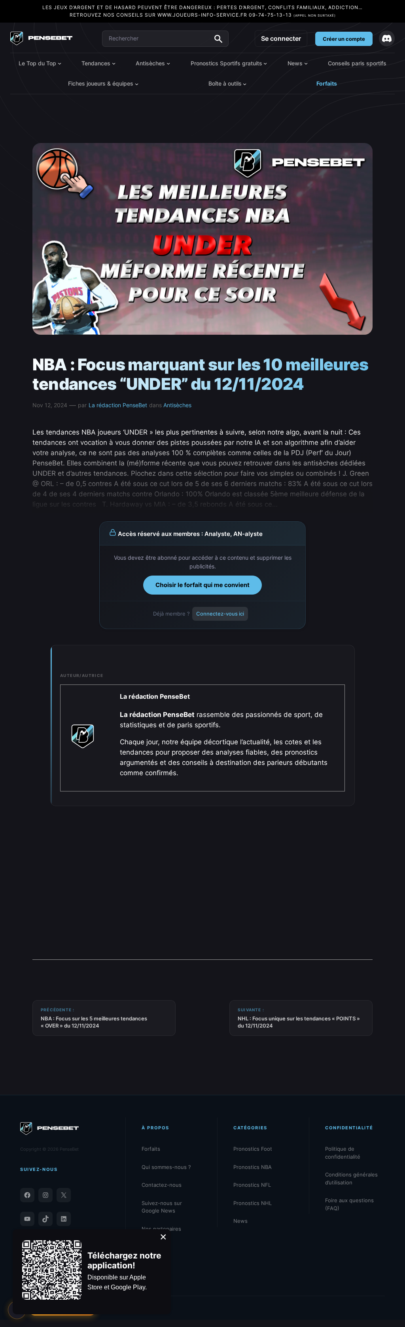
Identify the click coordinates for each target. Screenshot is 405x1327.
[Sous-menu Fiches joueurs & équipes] (136, 83)
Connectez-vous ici (220, 613)
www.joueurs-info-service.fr (202, 15)
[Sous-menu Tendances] (113, 63)
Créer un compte (344, 39)
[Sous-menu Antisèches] (168, 63)
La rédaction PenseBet (118, 405)
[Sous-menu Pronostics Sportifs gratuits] (265, 63)
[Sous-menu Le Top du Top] (59, 63)
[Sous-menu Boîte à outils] (244, 83)
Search (218, 39)
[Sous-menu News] (306, 63)
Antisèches (177, 405)
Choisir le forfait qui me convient (202, 585)
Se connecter (281, 38)
